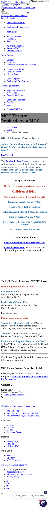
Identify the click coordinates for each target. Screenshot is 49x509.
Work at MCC (13, 446)
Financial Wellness (15, 95)
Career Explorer (13, 79)
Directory (11, 458)
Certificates (11, 62)
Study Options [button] (7, 55)
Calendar (10, 427)
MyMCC (10, 425)
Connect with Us (14, 51)
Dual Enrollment (14, 72)
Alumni (18, 2)
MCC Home (12, 127)
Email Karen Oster (14, 247)
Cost (8, 104)
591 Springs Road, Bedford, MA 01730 (23, 413)
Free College (12, 102)
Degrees (10, 60)
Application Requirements (18, 27)
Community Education (16, 69)
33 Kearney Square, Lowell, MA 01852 (23, 416)
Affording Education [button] (10, 86)
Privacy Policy (13, 477)
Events (9, 130)
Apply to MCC (13, 48)
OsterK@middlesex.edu (14, 395)
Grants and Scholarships (17, 100)
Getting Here (12, 441)
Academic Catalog (14, 432)
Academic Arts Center (17, 161)
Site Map (10, 444)
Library (10, 430)
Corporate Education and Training (21, 65)
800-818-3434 (13, 411)
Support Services (14, 36)
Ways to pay (12, 93)
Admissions (12, 32)
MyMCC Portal (8, 2)
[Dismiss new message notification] (45, 492)
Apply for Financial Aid (17, 90)
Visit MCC (11, 39)
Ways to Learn (13, 74)
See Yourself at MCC (16, 22)
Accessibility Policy (15, 472)
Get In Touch (7, 465)
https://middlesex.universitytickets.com (24, 242)
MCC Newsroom (14, 460)
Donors (24, 2)
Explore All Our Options (18, 81)
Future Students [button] (8, 18)
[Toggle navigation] (3, 10)
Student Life (12, 41)
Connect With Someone (17, 109)
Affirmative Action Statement (19, 474)
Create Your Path (20, 465)
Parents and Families (15, 46)
